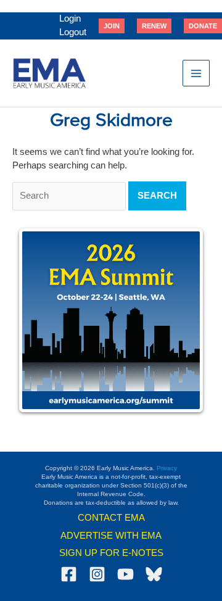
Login (70, 18)
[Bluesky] (154, 574)
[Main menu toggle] (196, 73)
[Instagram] (97, 574)
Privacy (167, 468)
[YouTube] (125, 574)
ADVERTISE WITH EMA (111, 536)
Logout (72, 32)
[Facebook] (68, 574)
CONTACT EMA (111, 518)
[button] (112, 26)
